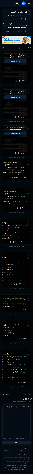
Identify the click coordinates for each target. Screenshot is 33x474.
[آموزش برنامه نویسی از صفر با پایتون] (16, 40)
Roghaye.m (23, 117)
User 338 (23, 339)
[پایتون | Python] (16, 81)
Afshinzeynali (22, 284)
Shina (24, 382)
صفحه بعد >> (6, 394)
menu (29, 3)
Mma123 (23, 81)
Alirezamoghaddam (20, 242)
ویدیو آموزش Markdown (9, 451)
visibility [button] (19, 48)
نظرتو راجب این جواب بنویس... (16, 85)
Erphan (24, 208)
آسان (17, 16)
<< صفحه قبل (26, 394)
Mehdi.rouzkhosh (21, 177)
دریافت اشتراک (15, 61)
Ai (25, 310)
